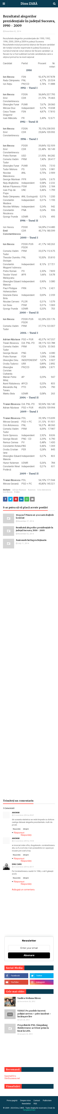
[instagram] (42, 982)
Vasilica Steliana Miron (29, 998)
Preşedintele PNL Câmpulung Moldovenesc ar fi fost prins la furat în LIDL (33, 1028)
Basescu (31, 490)
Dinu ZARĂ (29, 3)
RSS (35, 1104)
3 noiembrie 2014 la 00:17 (24, 867)
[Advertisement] (29, 674)
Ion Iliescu (7, 492)
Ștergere (26, 829)
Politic (17, 492)
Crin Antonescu (44, 490)
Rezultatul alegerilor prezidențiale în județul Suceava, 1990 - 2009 (34, 529)
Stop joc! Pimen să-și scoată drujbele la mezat (35, 516)
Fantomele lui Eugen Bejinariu (31, 540)
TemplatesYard (29, 1110)
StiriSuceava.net (12, 1078)
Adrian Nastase (19, 490)
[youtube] (16, 982)
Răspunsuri (19, 832)
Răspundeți (17, 829)
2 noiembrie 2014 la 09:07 (24, 815)
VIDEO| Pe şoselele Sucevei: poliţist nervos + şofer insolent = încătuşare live (34, 1014)
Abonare (29, 955)
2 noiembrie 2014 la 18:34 (24, 841)
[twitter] (42, 975)
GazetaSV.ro (10, 1076)
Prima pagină (12, 1101)
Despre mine (25, 1101)
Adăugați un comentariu (23, 889)
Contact (36, 1101)
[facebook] (16, 975)
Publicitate (47, 1101)
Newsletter (26, 1104)
